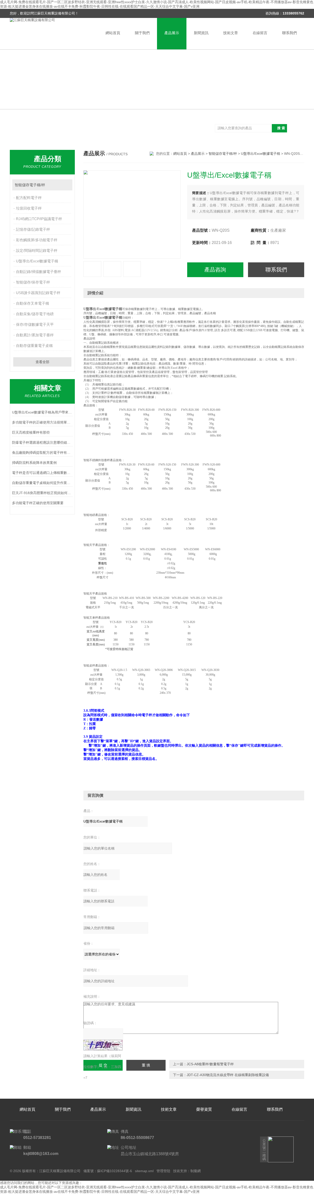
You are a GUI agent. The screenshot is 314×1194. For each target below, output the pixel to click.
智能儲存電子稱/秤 (30, 185)
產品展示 (171, 33)
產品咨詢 (215, 270)
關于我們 (142, 33)
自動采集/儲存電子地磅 (35, 314)
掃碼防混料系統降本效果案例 (34, 463)
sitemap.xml (144, 1171)
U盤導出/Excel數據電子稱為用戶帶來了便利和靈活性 (42, 412)
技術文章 (230, 33)
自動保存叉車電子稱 (32, 303)
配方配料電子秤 (29, 198)
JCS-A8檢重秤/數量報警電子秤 (210, 1064)
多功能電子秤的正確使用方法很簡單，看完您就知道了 (42, 422)
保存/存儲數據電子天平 (35, 324)
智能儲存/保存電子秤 (33, 282)
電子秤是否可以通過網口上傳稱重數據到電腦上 (42, 473)
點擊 (66, 184)
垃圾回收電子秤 (29, 208)
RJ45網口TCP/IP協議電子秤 (39, 219)
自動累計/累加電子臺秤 (35, 335)
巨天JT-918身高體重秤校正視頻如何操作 (42, 493)
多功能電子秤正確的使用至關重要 (38, 503)
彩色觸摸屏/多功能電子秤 (36, 240)
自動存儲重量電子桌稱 (34, 345)
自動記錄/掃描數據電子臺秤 (38, 272)
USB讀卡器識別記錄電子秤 (38, 293)
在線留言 (260, 33)
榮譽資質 (204, 1109)
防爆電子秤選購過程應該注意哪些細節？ (42, 442)
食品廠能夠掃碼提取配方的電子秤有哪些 (42, 453)
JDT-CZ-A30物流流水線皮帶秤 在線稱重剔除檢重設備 (228, 1075)
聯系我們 (289, 33)
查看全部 (42, 362)
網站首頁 (112, 33)
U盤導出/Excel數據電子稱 (37, 261)
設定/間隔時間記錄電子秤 (36, 250)
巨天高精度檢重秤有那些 (31, 432)
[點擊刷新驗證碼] (103, 1045)
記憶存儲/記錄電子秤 (33, 229)
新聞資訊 (201, 33)
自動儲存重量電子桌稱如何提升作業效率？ (42, 483)
